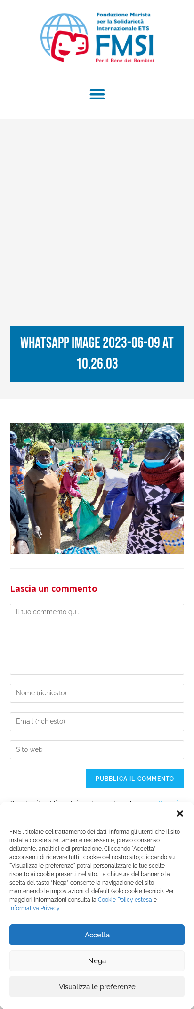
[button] (180, 813)
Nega (97, 961)
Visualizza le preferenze (97, 987)
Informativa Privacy (34, 908)
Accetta (97, 935)
